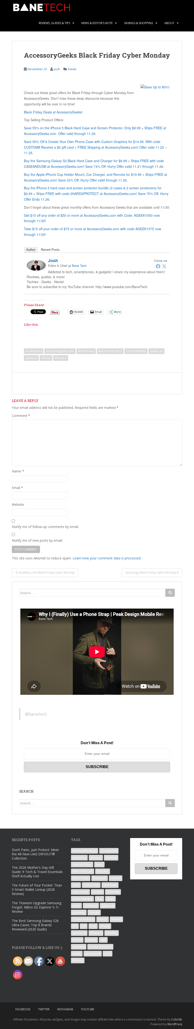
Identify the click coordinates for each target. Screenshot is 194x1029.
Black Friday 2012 (110, 351)
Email (17, 487)
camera (115, 878)
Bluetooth (99, 878)
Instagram (65, 1009)
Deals (72, 69)
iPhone (46, 358)
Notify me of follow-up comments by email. (45, 526)
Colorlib (176, 1019)
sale (103, 940)
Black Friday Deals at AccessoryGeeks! (53, 112)
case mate (110, 885)
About (169, 23)
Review (77, 940)
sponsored (92, 953)
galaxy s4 (107, 906)
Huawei (116, 919)
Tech (107, 953)
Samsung (79, 947)
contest (97, 892)
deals (110, 899)
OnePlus (111, 933)
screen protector (100, 947)
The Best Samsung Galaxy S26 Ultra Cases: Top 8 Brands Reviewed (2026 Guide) (35, 924)
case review (80, 892)
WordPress (174, 1024)
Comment (21, 415)
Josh (57, 69)
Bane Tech (79, 265)
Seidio (77, 953)
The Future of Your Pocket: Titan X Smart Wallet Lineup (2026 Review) (37, 889)
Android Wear (82, 864)
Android (111, 858)
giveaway (79, 912)
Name (18, 471)
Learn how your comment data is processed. (107, 558)
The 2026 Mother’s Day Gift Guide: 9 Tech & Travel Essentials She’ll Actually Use (37, 871)
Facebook (22, 1009)
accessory (79, 858)
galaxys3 (31, 358)
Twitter (43, 1009)
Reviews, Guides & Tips (54, 23)
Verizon (78, 960)
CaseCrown (91, 885)
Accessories (34, 351)
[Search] (170, 593)
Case (76, 885)
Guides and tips (83, 919)
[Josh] (36, 264)
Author (30, 249)
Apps (99, 864)
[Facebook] (158, 266)
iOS (75, 926)
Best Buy (102, 871)
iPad (93, 926)
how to (102, 919)
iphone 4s (79, 933)
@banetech (36, 714)
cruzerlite (113, 892)
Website (18, 504)
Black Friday (86, 351)
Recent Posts (50, 249)
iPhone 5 (60, 358)
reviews (91, 940)
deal (99, 899)
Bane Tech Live (83, 871)
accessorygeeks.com (60, 351)
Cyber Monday (136, 351)
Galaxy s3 (156, 351)
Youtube (87, 1009)
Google (94, 912)
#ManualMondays (85, 851)
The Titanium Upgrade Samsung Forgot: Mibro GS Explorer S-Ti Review (36, 907)
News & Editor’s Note (97, 23)
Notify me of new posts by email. (37, 540)
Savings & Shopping (138, 23)
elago (76, 906)
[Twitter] (164, 266)
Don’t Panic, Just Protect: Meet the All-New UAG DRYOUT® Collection (35, 853)
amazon (95, 858)
